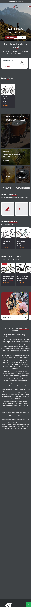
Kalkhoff (5, 275)
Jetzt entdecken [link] (15, 124)
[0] (29, 6)
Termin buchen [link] (6, 66)
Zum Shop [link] (7, 176)
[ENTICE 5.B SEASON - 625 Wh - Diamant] (8, 268)
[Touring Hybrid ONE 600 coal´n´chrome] (23, 268)
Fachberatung (7, 317)
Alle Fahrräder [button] (10, 37)
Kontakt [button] (21, 37)
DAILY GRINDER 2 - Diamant (22, 242)
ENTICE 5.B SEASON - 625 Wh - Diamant (8, 277)
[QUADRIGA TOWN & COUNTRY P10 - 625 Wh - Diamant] (8, 89)
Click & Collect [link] (22, 177)
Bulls (4, 239)
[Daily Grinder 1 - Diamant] (8, 232)
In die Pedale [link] (6, 160)
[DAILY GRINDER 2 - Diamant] (23, 232)
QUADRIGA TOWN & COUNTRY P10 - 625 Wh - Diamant (8, 100)
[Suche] (26, 6)
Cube (18, 275)
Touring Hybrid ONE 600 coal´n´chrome (22, 277)
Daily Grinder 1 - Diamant (7, 242)
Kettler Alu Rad (7, 96)
